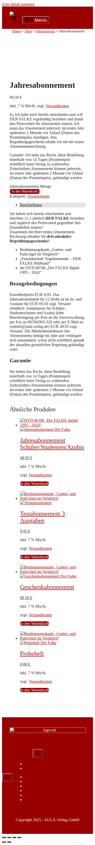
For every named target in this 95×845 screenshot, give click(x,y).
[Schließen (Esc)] (19, 837)
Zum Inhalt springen (18, 4)
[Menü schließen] (38, 753)
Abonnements (38, 196)
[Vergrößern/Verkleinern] (4, 837)
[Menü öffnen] (7, 777)
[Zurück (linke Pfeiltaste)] (4, 842)
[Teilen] (14, 837)
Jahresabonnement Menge (30, 186)
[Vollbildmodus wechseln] (9, 837)
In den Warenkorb (24, 191)
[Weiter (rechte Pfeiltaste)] (9, 842)
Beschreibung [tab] (31, 205)
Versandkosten (57, 106)
